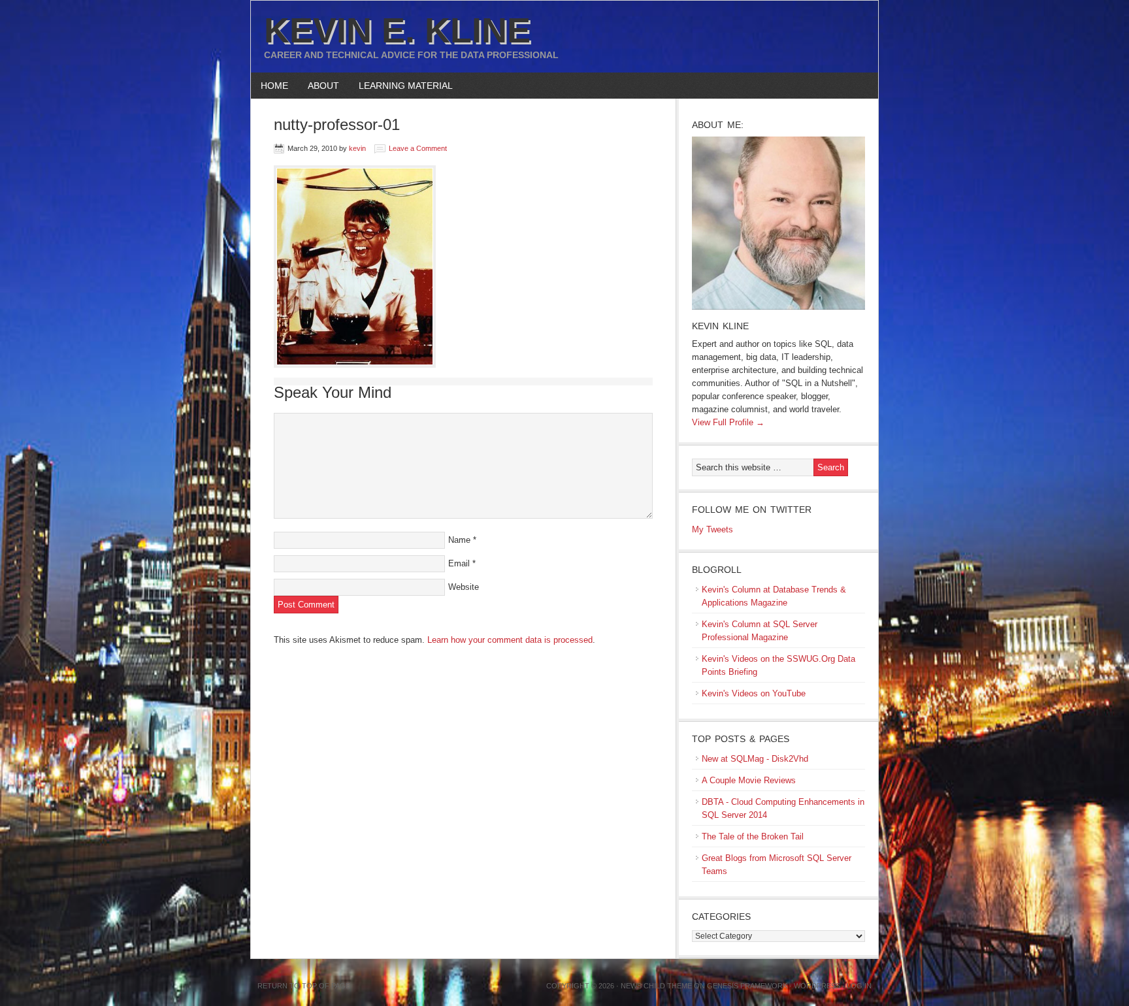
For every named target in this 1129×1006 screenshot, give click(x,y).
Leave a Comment (418, 148)
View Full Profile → (728, 422)
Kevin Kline (720, 326)
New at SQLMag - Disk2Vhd (755, 759)
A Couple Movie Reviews (749, 780)
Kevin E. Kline (397, 30)
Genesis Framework (747, 986)
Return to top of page (303, 986)
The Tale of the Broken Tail (753, 836)
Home (274, 85)
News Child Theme (656, 986)
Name (459, 540)
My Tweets (712, 529)
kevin (357, 148)
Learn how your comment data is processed (510, 640)
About (318, 85)
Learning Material (401, 85)
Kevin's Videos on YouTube (754, 693)
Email (459, 563)
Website (463, 587)
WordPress (817, 986)
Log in (859, 986)
